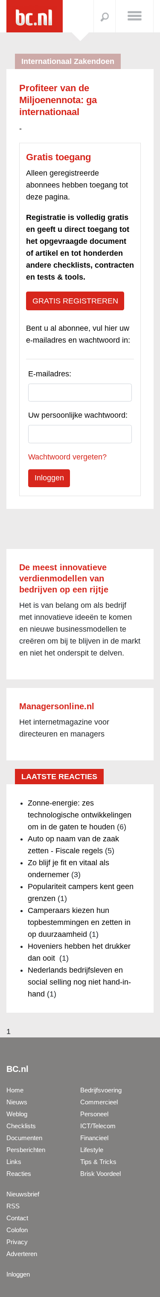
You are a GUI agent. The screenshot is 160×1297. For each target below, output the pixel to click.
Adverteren (21, 1253)
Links (13, 1161)
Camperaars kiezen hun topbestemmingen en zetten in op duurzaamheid (79, 922)
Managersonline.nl (56, 706)
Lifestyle (91, 1149)
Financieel (94, 1137)
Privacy (17, 1241)
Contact (17, 1218)
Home (14, 1090)
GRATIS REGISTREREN (75, 301)
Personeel (94, 1114)
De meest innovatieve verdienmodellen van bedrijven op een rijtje (63, 578)
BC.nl (17, 1069)
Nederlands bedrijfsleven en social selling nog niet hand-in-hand (79, 982)
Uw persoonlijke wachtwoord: (78, 415)
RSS (13, 1206)
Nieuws (16, 1102)
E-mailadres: (49, 374)
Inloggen (18, 1274)
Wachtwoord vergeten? (67, 457)
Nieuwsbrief (22, 1194)
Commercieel (99, 1102)
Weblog (16, 1114)
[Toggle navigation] (134, 15)
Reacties (18, 1173)
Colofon (17, 1229)
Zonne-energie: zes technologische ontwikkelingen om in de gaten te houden (79, 815)
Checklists (21, 1125)
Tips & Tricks (98, 1161)
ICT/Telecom (98, 1125)
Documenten (24, 1137)
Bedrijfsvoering (101, 1090)
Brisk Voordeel (100, 1173)
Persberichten (25, 1149)
